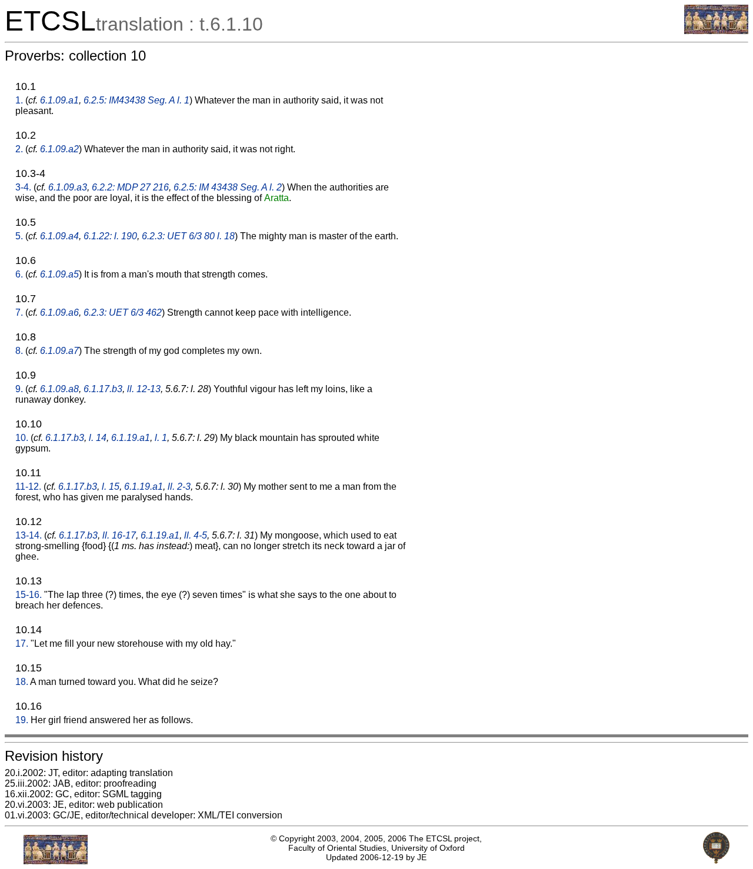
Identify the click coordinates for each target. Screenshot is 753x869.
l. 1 (161, 438)
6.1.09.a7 (59, 351)
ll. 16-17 (119, 535)
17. (21, 644)
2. (19, 149)
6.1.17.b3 (103, 389)
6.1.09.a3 (67, 187)
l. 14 (97, 438)
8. (19, 351)
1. (19, 100)
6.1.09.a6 (59, 312)
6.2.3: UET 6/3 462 (123, 312)
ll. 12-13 (144, 389)
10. (21, 438)
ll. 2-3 (179, 487)
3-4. (23, 187)
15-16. (28, 595)
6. (19, 274)
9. (19, 389)
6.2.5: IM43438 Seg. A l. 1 (136, 100)
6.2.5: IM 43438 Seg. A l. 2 (228, 187)
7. (19, 312)
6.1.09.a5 (59, 274)
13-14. (28, 535)
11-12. (28, 487)
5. (19, 236)
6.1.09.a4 (59, 236)
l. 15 (110, 487)
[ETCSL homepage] (716, 31)
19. (21, 720)
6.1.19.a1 (130, 438)
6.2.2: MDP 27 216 (130, 187)
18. (21, 682)
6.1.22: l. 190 (110, 236)
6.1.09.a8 (59, 389)
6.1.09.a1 (59, 100)
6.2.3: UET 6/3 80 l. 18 (188, 236)
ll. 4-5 (195, 535)
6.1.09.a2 (59, 149)
